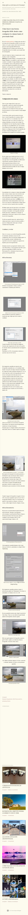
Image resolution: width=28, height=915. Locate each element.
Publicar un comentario (13, 789)
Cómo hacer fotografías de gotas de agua (13, 867)
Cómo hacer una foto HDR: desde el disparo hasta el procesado (13, 22)
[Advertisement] (14, 752)
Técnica (8, 701)
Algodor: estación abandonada (9, 838)
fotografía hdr (9, 699)
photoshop (4, 701)
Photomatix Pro (18, 699)
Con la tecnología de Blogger (15, 910)
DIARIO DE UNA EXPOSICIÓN (10, 11)
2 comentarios (11, 870)
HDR (14, 699)
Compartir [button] (4, 697)
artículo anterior (10, 41)
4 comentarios (11, 815)
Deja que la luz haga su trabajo (13, 5)
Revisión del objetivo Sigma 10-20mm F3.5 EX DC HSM (13, 812)
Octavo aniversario (10, 899)
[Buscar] (25, 2)
